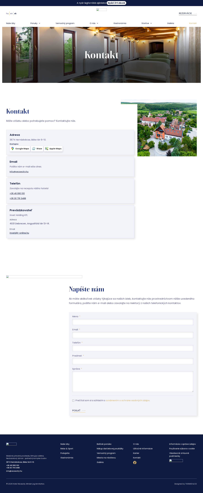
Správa (76, 369)
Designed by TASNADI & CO (185, 484)
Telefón (76, 343)
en (11, 13)
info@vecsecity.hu (14, 471)
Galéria (170, 23)
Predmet (77, 356)
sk (15, 13)
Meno (75, 316)
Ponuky (34, 23)
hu (7, 13)
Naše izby (10, 23)
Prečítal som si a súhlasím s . (112, 400)
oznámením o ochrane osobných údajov (128, 400)
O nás (92, 23)
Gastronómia (120, 23)
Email (75, 330)
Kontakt (193, 23)
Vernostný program (65, 23)
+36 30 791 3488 (13, 468)
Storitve (145, 23)
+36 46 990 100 (12, 465)
